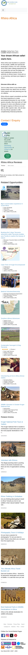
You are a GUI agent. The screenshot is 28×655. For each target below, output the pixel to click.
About (5, 624)
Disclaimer (9, 624)
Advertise (13, 626)
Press (18, 626)
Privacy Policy (16, 624)
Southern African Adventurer (10, 318)
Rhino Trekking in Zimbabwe (11, 496)
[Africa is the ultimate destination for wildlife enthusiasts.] (13, 595)
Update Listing (8, 156)
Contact (22, 626)
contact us (7, 149)
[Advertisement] (14, 35)
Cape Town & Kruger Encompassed (13, 265)
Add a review (11, 165)
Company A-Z (7, 626)
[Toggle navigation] (3, 10)
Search (22, 624)
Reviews (3, 165)
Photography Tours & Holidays (12, 532)
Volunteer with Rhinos (9, 460)
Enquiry (4, 124)
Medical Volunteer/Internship (10, 291)
